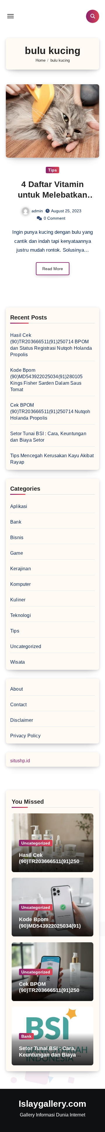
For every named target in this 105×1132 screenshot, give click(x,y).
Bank (15, 521)
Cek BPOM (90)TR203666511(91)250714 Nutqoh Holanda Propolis (50, 411)
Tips (52, 170)
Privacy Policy (25, 735)
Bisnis (16, 537)
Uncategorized (25, 646)
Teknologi (20, 615)
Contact (18, 704)
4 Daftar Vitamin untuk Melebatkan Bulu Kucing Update (52, 195)
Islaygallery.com (52, 1104)
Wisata (17, 662)
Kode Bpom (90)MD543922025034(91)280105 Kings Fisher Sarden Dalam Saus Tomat (52, 928)
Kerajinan (20, 568)
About (16, 689)
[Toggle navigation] (10, 16)
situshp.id (20, 760)
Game (16, 553)
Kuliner (17, 599)
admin (37, 210)
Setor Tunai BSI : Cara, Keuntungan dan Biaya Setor (47, 1054)
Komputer (20, 584)
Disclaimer (21, 720)
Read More (52, 268)
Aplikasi (18, 506)
